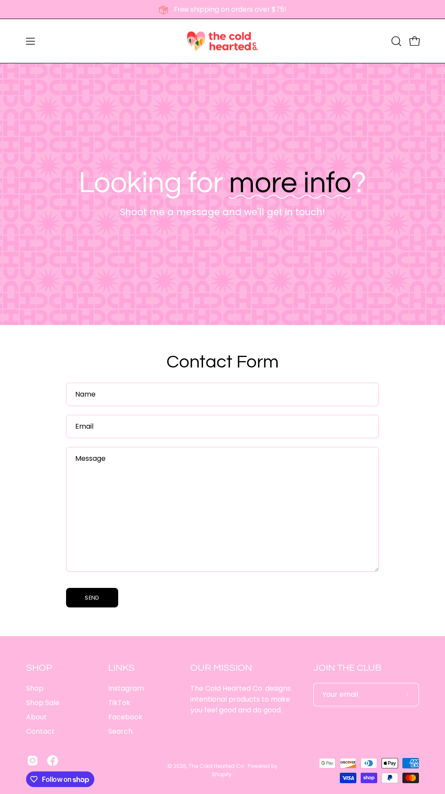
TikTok (119, 703)
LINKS (121, 668)
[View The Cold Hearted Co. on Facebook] (52, 760)
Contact (40, 731)
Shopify (222, 774)
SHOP (39, 668)
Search (120, 731)
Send (92, 597)
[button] (395, 41)
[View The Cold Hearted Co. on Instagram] (32, 760)
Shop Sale (43, 703)
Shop (34, 688)
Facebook (125, 717)
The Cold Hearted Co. (217, 766)
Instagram (126, 688)
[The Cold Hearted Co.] (222, 41)
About (36, 717)
